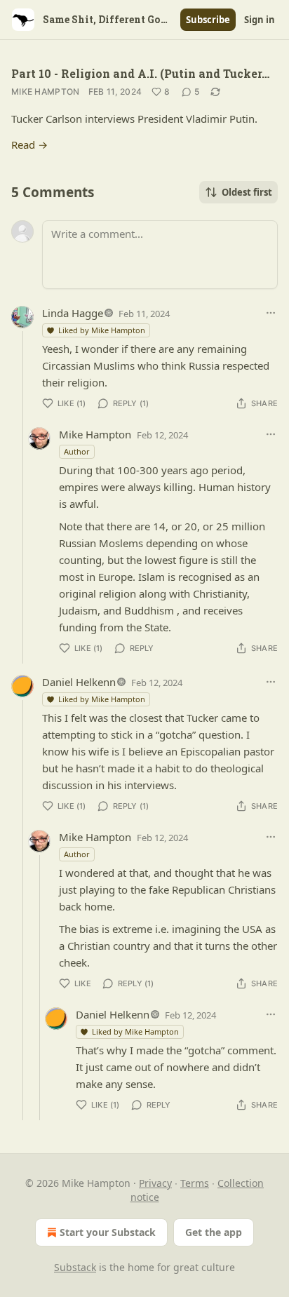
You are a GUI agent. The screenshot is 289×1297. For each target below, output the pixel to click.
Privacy (155, 1183)
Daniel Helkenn (79, 682)
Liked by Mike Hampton (101, 330)
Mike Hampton (45, 91)
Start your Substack (108, 1232)
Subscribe (208, 19)
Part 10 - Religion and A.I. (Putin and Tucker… (140, 73)
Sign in (259, 19)
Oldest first (247, 192)
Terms (194, 1183)
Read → (29, 144)
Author (77, 451)
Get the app (213, 1232)
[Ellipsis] (271, 313)
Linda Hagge (72, 313)
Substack (75, 1267)
